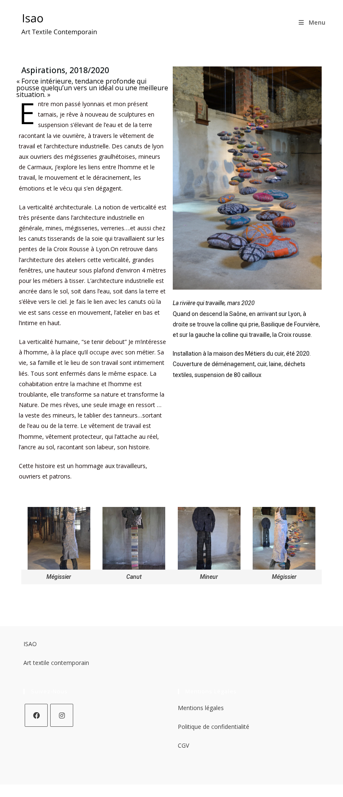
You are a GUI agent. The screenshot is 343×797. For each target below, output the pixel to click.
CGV (183, 745)
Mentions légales (201, 708)
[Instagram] (61, 715)
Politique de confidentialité (213, 727)
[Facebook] (36, 715)
